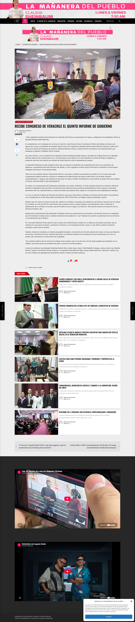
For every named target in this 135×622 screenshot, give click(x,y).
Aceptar (108, 617)
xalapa (40, 267)
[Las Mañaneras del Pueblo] (67, 34)
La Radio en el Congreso (46, 21)
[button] (131, 601)
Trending (71, 21)
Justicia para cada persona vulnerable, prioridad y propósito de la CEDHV (86, 360)
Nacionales (88, 21)
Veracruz (98, 21)
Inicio (33, 21)
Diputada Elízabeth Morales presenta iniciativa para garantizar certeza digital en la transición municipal (88, 333)
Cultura (79, 21)
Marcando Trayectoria (25, 130)
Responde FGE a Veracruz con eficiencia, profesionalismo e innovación (87, 412)
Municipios (61, 21)
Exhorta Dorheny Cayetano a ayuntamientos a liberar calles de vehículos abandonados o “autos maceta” (89, 280)
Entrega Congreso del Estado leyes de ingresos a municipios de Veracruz (88, 305)
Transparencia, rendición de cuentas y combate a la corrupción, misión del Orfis (88, 386)
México (31, 267)
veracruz (35, 267)
